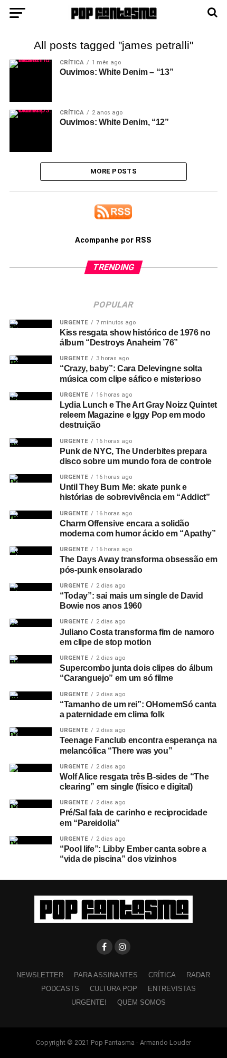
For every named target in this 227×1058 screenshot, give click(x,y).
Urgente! (89, 1002)
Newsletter (39, 975)
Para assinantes (106, 975)
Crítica (162, 975)
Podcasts (60, 989)
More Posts (113, 171)
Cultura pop (113, 989)
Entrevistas (172, 989)
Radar (198, 975)
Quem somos (141, 1002)
